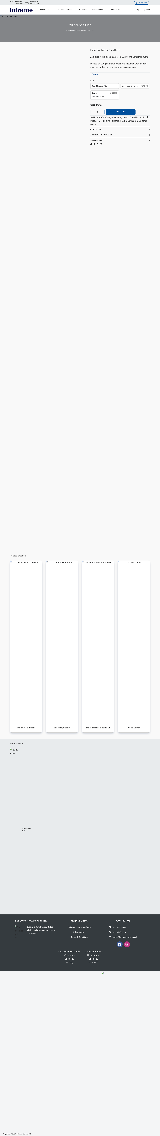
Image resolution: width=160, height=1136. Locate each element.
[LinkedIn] (101, 144)
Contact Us (115, 10)
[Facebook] (91, 144)
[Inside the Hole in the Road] (98, 642)
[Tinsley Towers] (14, 829)
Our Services (97, 10)
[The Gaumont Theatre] (26, 642)
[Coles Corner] (134, 642)
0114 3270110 (19, 3)
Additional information (101, 135)
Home (68, 30)
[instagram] (127, 944)
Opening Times (142, 2)
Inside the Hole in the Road (98, 728)
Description (96, 129)
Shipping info (96, 140)
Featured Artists (65, 10)
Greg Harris (76, 30)
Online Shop (45, 10)
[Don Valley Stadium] (62, 642)
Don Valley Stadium (62, 728)
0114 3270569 (34, 3)
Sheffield (130, 121)
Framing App (82, 10)
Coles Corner (134, 728)
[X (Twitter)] (94, 144)
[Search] (138, 10)
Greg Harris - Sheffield (110, 121)
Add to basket (120, 112)
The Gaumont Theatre (26, 728)
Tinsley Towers (26, 828)
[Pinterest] (98, 144)
